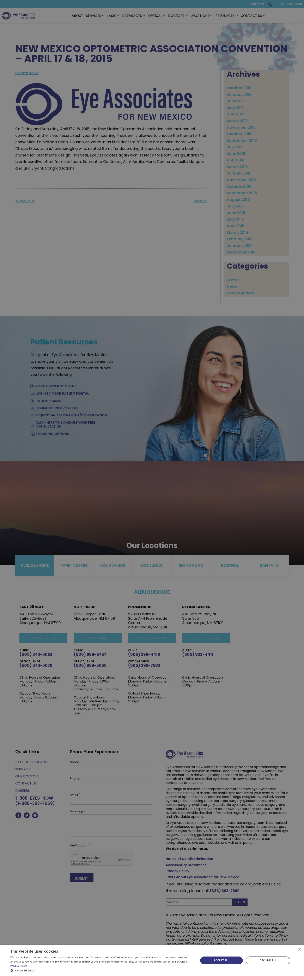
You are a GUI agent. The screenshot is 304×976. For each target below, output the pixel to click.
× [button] (299, 949)
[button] (101, 970)
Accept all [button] (221, 960)
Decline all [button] (268, 960)
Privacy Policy (18, 966)
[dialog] (152, 960)
